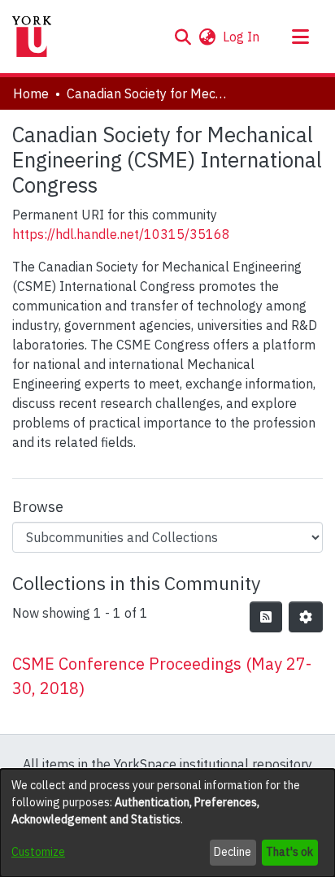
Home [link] (31, 93)
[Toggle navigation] (300, 36)
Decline (232, 851)
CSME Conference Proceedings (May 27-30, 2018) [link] (161, 676)
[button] (182, 36)
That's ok (289, 851)
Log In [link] (242, 36)
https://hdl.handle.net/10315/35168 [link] (121, 234)
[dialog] (167, 823)
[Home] (31, 36)
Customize (38, 851)
